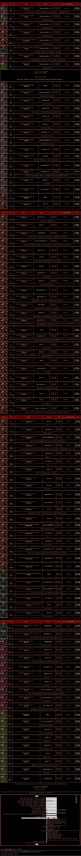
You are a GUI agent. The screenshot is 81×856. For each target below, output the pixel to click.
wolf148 (77, 85)
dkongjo (26, 56)
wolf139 (78, 581)
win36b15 (77, 597)
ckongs (26, 48)
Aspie (48, 421)
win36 (77, 148)
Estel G (41, 225)
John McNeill (41, 304)
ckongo (26, 16)
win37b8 (77, 164)
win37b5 (77, 188)
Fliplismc (41, 266)
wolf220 (77, 280)
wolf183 (77, 312)
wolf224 (77, 203)
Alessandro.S (44, 132)
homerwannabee (40, 290)
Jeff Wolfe (44, 116)
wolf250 (77, 359)
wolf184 (77, 335)
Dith (48, 518)
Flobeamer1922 (46, 100)
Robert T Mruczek (40, 408)
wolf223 (77, 329)
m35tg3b (77, 91)
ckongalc (26, 8)
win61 (76, 383)
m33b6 (76, 377)
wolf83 (78, 420)
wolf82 (77, 47)
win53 (77, 155)
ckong (11, 11)
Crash (40, 377)
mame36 (78, 588)
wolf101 (77, 179)
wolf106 (77, 107)
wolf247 (77, 344)
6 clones (12, 26)
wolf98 (78, 428)
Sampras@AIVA (44, 165)
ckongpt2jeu (26, 40)
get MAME (77, 8)
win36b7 (77, 115)
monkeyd (26, 64)
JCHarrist (40, 250)
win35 (77, 460)
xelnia (40, 280)
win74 (77, 666)
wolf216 (77, 232)
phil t (45, 85)
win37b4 (78, 501)
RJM (40, 393)
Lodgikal (46, 681)
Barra (44, 203)
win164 (77, 657)
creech (41, 329)
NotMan (44, 124)
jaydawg (40, 312)
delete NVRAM (8, 849)
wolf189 (78, 625)
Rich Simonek (40, 384)
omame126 (77, 171)
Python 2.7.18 (26, 851)
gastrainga (48, 429)
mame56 (78, 436)
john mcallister (48, 582)
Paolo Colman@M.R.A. (46, 697)
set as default (61, 809)
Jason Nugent (40, 296)
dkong (11, 59)
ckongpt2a (26, 32)
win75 (77, 681)
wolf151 (78, 612)
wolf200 (77, 99)
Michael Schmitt (44, 8)
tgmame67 (77, 7)
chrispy (41, 256)
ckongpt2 (26, 24)
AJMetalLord (40, 336)
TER (40, 344)
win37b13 (76, 367)
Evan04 (41, 360)
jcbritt (47, 657)
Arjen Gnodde (44, 189)
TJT (40, 399)
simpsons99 (44, 108)
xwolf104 (77, 131)
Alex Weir (45, 156)
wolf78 (77, 351)
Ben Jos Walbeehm (44, 92)
